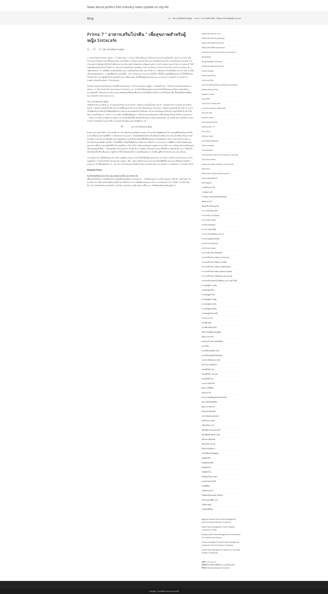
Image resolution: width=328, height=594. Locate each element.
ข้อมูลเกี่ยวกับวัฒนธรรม (210, 206)
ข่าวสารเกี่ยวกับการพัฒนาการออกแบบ (215, 257)
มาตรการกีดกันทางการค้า (211, 360)
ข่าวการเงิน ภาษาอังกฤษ (210, 215)
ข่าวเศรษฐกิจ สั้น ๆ (208, 290)
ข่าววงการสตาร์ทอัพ (209, 229)
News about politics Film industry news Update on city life (128, 7)
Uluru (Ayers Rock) (209, 159)
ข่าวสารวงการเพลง (208, 248)
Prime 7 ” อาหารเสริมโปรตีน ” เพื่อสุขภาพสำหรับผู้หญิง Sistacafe (217, 18)
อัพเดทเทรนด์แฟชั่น (209, 411)
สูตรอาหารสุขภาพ (208, 406)
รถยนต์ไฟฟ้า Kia (208, 379)
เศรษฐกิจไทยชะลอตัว (209, 476)
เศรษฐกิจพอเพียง (208, 462)
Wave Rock (206, 169)
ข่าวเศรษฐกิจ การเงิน (209, 285)
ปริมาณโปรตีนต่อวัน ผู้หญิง (113, 49)
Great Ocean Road (209, 75)
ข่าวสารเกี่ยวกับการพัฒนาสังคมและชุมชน (217, 271)
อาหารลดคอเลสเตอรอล (210, 416)
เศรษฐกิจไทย (206, 472)
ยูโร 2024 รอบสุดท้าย (209, 364)
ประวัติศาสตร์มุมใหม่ (209, 327)
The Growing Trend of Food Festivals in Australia (220, 155)
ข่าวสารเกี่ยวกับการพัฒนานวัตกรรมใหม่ (216, 267)
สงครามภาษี (206, 393)
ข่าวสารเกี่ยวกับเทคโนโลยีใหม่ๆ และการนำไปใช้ (219, 281)
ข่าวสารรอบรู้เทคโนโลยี (210, 239)
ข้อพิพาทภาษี (206, 201)
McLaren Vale (207, 113)
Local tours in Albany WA (211, 103)
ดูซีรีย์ (204, 562)
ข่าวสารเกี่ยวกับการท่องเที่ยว (212, 253)
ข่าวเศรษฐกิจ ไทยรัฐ (209, 299)
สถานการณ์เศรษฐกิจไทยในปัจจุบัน (214, 397)
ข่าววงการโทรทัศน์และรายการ (213, 234)
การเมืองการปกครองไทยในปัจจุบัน (214, 197)
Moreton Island (207, 117)
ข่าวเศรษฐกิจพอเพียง (209, 309)
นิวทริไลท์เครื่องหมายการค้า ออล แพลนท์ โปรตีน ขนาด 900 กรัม (112, 175)
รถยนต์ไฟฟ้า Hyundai (210, 374)
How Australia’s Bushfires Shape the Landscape (220, 85)
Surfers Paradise (208, 145)
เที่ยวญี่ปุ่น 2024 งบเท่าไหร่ (211, 430)
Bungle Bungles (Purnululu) (212, 61)
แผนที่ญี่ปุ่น (206, 486)
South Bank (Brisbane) (210, 141)
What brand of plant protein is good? (216, 173)
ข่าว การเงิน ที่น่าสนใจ (210, 211)
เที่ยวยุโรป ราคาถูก (208, 444)
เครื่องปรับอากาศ (208, 425)
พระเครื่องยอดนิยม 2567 (210, 350)
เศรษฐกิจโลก (206, 467)
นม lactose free (207, 318)
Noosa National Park (209, 122)
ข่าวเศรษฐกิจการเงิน (209, 304)
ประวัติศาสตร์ (206, 323)
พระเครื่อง (205, 346)
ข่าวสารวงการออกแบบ (210, 243)
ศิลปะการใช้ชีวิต (207, 388)
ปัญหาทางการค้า (208, 337)
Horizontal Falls (207, 80)
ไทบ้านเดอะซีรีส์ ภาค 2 (210, 500)
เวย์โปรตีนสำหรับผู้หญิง (210, 453)
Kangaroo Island (208, 94)
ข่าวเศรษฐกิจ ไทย (208, 294)
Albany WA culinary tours (211, 33)
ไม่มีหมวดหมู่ (206, 504)
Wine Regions (207, 183)
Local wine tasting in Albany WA (214, 108)
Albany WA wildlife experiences (213, 47)
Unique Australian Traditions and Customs (218, 164)
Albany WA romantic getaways (213, 38)
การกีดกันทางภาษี (208, 187)
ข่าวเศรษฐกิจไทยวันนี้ (209, 313)
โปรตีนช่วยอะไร (207, 490)
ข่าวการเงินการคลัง (209, 220)
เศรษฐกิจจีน (206, 458)
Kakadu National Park (210, 89)
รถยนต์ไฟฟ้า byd (208, 369)
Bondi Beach (206, 57)
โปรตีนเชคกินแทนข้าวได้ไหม (212, 495)
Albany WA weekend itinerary (213, 43)
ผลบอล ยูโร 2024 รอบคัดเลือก (212, 341)
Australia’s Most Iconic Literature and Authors (219, 52)
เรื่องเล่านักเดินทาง (208, 448)
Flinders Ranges (208, 71)
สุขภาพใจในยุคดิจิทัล (209, 402)
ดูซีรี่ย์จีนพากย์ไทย (208, 565)
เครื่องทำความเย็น (208, 420)
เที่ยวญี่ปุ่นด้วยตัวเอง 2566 (211, 434)
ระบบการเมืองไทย (208, 383)
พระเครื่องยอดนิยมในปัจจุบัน (212, 355)
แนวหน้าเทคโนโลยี (209, 481)
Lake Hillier (206, 99)
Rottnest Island (207, 136)
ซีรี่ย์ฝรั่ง (204, 568)
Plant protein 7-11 (208, 127)
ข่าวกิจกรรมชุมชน (208, 225)
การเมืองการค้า (207, 192)
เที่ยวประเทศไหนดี (208, 439)
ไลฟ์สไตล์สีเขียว (207, 509)
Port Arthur (206, 131)
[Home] (169, 18)
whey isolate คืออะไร (209, 178)
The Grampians (207, 150)
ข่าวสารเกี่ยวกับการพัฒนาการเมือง (214, 262)
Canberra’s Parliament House (213, 66)
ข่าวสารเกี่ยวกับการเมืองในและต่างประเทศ (217, 276)
